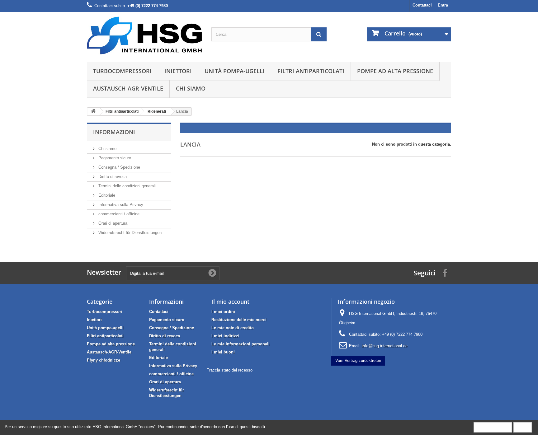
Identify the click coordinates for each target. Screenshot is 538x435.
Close (522, 427)
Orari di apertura (112, 223)
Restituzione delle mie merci (239, 319)
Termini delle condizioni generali (126, 186)
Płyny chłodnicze (103, 360)
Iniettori (178, 71)
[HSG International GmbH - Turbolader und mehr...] (144, 35)
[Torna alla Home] (93, 111)
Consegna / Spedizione (118, 167)
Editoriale (106, 195)
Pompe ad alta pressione (395, 71)
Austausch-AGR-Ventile (128, 88)
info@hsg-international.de (385, 346)
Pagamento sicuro (114, 158)
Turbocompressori (122, 71)
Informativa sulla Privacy (120, 204)
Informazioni (114, 132)
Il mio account (230, 301)
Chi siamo (190, 88)
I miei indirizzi (225, 336)
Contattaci (422, 5)
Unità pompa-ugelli (235, 71)
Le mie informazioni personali (240, 344)
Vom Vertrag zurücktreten (358, 360)
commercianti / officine (118, 214)
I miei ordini (223, 311)
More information (493, 427)
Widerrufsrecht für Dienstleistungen (129, 232)
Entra (443, 5)
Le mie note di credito (232, 327)
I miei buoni (223, 352)
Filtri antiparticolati (310, 71)
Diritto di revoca (112, 176)
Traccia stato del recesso (229, 370)
